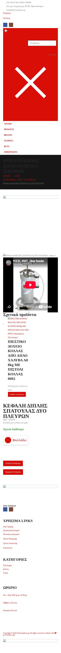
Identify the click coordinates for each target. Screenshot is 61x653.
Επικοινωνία (7, 548)
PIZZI (10, 333)
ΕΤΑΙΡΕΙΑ (8, 141)
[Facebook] (5, 25)
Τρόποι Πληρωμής (10, 539)
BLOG (6, 146)
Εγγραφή (7, 13)
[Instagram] (11, 25)
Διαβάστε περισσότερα (17, 394)
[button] (30, 48)
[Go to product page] (19, 324)
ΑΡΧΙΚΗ (8, 124)
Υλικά (5, 573)
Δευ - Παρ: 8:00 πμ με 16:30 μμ (15, 595)
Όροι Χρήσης (8, 527)
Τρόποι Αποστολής (10, 543)
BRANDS (8, 135)
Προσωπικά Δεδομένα (11, 531)
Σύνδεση (6, 18)
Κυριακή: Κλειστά (10, 611)
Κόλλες (6, 569)
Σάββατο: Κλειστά (10, 603)
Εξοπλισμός (13, 337)
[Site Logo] (11, 31)
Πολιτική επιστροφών (11, 534)
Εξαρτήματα (19, 333)
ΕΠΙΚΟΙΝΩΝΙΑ (11, 152)
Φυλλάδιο (19, 440)
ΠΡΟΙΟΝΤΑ (9, 129)
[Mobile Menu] (54, 114)
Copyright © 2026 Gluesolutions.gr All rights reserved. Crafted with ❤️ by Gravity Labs (30, 634)
